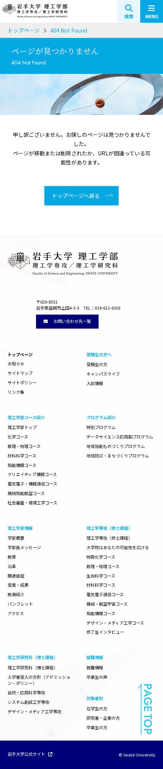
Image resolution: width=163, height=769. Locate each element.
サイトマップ (20, 373)
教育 (12, 557)
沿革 (12, 566)
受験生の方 (96, 364)
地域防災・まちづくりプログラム (117, 456)
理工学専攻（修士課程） (109, 538)
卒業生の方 (96, 727)
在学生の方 (96, 708)
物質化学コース (100, 557)
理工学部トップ (22, 427)
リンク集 (16, 392)
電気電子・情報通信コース (32, 484)
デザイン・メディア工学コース (115, 623)
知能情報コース (22, 465)
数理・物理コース (24, 446)
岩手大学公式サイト (27, 754)
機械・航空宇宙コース (107, 604)
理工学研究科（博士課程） (33, 667)
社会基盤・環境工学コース (32, 503)
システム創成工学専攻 (28, 702)
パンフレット (20, 604)
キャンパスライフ (103, 374)
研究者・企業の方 (103, 718)
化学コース (18, 437)
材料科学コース (22, 456)
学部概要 (16, 538)
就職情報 (94, 667)
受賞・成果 (18, 585)
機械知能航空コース (26, 493)
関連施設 (16, 576)
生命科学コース (100, 576)
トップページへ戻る (76, 195)
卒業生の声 (96, 677)
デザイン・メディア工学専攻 (34, 711)
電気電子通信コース (105, 594)
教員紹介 (16, 594)
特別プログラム (101, 427)
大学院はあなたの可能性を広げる (117, 547)
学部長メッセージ (24, 547)
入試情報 (94, 383)
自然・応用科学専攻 (26, 692)
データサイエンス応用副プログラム (119, 437)
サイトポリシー (22, 382)
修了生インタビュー (105, 632)
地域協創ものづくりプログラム (115, 446)
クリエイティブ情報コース (32, 474)
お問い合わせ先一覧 (71, 321)
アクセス (16, 613)
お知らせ (16, 363)
